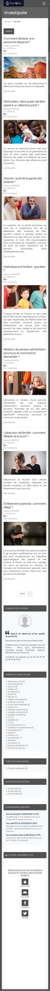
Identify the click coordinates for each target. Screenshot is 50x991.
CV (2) (10, 717)
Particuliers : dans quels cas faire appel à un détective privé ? (24, 103)
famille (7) (12, 697)
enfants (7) (12, 689)
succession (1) (14, 743)
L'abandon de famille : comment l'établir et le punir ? (25, 434)
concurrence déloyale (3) (19, 704)
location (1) (13, 735)
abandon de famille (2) (18, 710)
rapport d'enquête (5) (17, 699)
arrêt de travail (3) (16, 702)
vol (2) (10, 722)
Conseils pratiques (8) (17, 768)
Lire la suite (9, 91)
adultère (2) (13, 720)
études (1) (12, 740)
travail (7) (12, 694)
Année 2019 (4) (14, 791)
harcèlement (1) (15, 738)
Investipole (12, 53)
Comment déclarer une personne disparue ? (19, 40)
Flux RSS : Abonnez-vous (20, 855)
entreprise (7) (14, 692)
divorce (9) (13, 687)
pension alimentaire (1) (18, 745)
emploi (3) (12, 707)
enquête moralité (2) (17, 715)
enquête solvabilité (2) (18, 712)
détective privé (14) (16, 681)
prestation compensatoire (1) (21, 727)
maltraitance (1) (15, 730)
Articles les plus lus (16, 748)
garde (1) (12, 733)
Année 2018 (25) (15, 794)
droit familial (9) (15, 684)
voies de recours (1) (16, 725)
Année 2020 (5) (14, 789)
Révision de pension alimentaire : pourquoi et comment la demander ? (25, 353)
